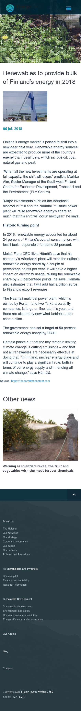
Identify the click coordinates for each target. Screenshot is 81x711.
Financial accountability (16, 580)
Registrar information (15, 584)
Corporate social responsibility (20, 615)
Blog (5, 651)
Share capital (10, 576)
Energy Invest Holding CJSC (37, 691)
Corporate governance (15, 541)
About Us (8, 521)
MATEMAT (19, 696)
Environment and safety (16, 610)
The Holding (10, 528)
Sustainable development (17, 606)
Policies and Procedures (17, 554)
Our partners (10, 550)
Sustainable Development (17, 599)
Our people (9, 546)
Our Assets (9, 633)
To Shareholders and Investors (20, 568)
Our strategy (10, 537)
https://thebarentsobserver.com (30, 381)
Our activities (10, 533)
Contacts (8, 668)
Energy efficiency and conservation (23, 619)
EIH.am (26, 8)
